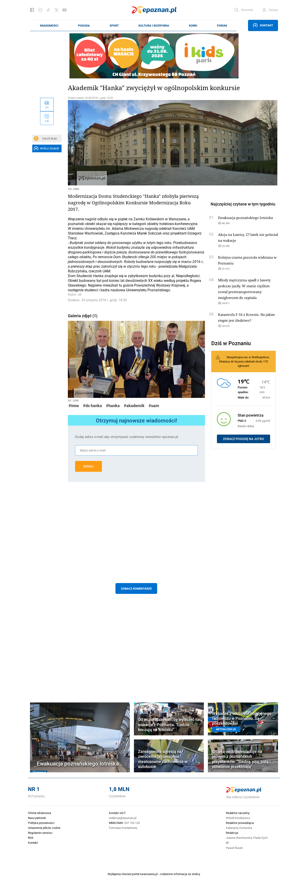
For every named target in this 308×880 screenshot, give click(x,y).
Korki (193, 25)
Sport (114, 25)
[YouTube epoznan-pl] (64, 10)
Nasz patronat (37, 818)
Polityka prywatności (41, 823)
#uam (154, 405)
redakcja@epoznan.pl (122, 818)
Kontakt (266, 25)
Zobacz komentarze (136, 588)
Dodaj (88, 466)
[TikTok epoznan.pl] (48, 10)
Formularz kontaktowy (123, 828)
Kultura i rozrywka (153, 25)
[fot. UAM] (136, 142)
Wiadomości (49, 25)
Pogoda (84, 25)
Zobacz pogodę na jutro (243, 439)
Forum (222, 25)
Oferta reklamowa (39, 813)
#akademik (134, 405)
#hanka (113, 405)
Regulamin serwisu (40, 832)
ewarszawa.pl (149, 874)
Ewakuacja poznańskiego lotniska (245, 217)
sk (80, 294)
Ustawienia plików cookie (44, 828)
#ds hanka (92, 405)
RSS (30, 837)
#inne (74, 405)
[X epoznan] (56, 10)
